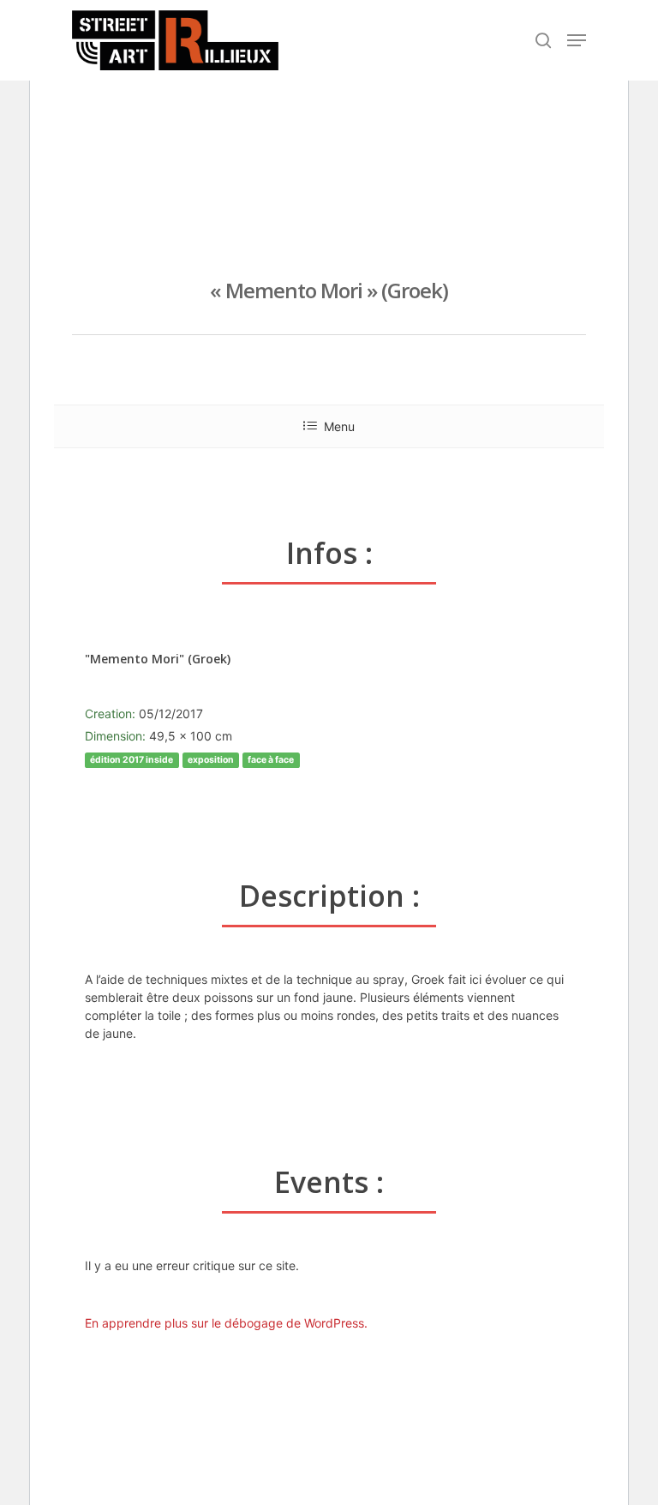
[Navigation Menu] (576, 40)
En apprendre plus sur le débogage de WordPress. (226, 1323)
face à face (271, 759)
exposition (211, 759)
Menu (339, 426)
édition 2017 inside (131, 759)
